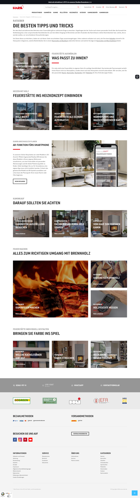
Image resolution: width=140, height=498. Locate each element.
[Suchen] (78, 7)
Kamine (102, 456)
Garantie (15, 462)
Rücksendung (16, 460)
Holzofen (112, 38)
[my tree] (49, 401)
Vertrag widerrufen (80, 434)
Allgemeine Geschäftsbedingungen (22, 469)
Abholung (15, 458)
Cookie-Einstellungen (18, 477)
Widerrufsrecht (17, 471)
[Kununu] (124, 401)
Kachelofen (78, 73)
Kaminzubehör (104, 473)
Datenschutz (16, 473)
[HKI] (75, 401)
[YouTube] (30, 440)
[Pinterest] (25, 440)
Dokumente (45, 462)
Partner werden (75, 460)
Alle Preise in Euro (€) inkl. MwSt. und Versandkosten (27, 489)
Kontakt (15, 464)
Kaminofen (70, 73)
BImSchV (44, 458)
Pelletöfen (103, 467)
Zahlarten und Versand (18, 456)
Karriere (73, 458)
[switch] (8, 496)
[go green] (21, 401)
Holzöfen (102, 460)
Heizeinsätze (103, 469)
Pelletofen (89, 73)
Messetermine (46, 456)
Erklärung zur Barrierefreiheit (20, 475)
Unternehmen (74, 456)
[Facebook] (15, 440)
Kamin (64, 73)
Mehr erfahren (20, 181)
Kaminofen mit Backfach (60, 41)
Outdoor (102, 471)
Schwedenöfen (104, 462)
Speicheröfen (103, 464)
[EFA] (101, 401)
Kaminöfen (103, 458)
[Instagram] (20, 440)
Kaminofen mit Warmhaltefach (106, 41)
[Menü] (12, 493)
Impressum (16, 467)
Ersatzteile (45, 460)
